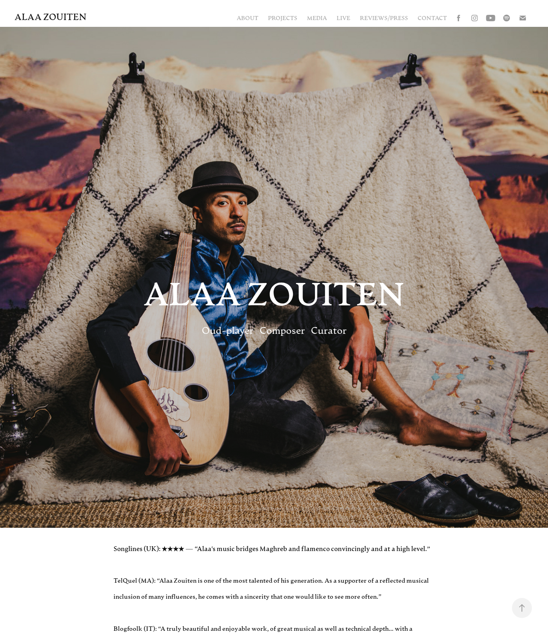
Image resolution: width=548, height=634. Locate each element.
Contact (432, 18)
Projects (282, 18)
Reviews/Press (384, 18)
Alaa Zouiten (50, 16)
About (247, 18)
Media (317, 18)
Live (343, 18)
